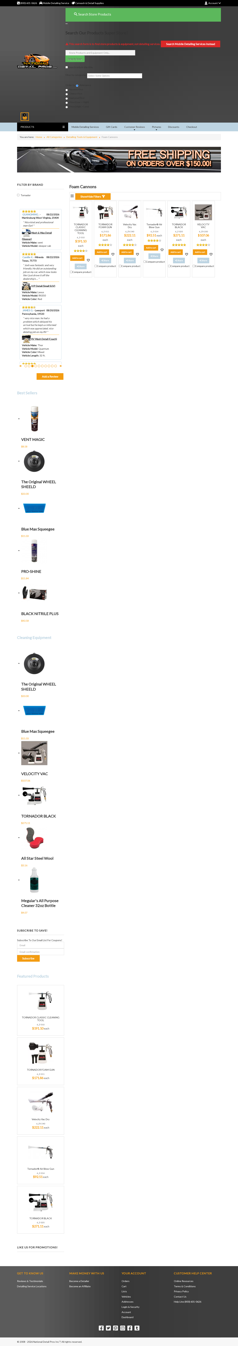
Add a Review (50, 376)
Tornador (26, 195)
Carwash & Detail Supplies (89, 3)
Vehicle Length (30, 355)
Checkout (191, 126)
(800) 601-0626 (28, 3)
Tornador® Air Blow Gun (40, 1168)
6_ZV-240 (40, 1123)
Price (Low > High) (79, 102)
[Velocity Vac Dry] (41, 1102)
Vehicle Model (29, 245)
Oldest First (75, 93)
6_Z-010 (40, 1024)
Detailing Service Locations (32, 1286)
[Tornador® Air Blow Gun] (41, 1151)
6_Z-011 (40, 1074)
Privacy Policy (181, 1291)
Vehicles (126, 1296)
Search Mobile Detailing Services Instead (190, 44)
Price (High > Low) (79, 106)
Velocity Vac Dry (40, 1119)
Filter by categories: (76, 74)
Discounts (173, 126)
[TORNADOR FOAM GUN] (41, 1052)
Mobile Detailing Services (85, 126)
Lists (124, 1291)
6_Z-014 (40, 1173)
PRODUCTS (27, 126)
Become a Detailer (79, 1281)
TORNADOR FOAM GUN (41, 1069)
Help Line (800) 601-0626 (187, 1301)
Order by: (71, 85)
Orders (125, 1281)
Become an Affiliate (80, 1286)
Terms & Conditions (185, 1286)
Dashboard (127, 1317)
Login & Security (130, 1306)
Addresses (127, 1301)
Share (82, 266)
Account (126, 1312)
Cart (124, 1286)
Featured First (77, 97)
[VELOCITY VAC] (203, 211)
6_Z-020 (40, 1222)
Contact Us (180, 1296)
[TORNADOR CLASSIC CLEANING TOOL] (41, 1000)
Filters (91, 196)
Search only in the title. (80, 67)
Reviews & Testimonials (30, 1281)
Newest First (76, 89)
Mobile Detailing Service (56, 3)
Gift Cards (111, 126)
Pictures (156, 126)
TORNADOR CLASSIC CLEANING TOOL (40, 1019)
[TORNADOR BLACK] (41, 1201)
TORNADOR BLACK (40, 1218)
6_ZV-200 (203, 231)
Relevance (85, 85)
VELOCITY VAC (203, 226)
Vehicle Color (29, 298)
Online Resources (183, 1281)
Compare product (81, 271)
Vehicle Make (29, 242)
